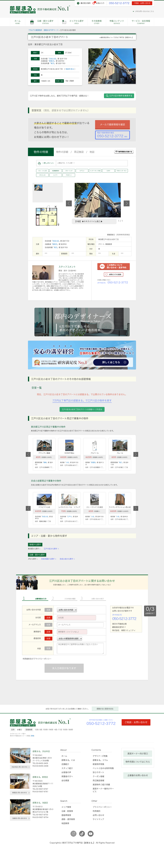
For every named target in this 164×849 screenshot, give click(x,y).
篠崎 (45, 462)
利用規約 (26, 659)
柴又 (52, 63)
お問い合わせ (98, 815)
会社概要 (65, 780)
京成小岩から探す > (67, 559)
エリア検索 (66, 807)
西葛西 (93, 462)
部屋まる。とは (68, 760)
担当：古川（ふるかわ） (68, 270)
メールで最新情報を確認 (112, 124)
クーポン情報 (98, 776)
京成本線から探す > (48, 559)
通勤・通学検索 (68, 819)
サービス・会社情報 (141, 22)
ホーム (18, 22)
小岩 (67, 462)
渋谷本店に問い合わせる (19, 767)
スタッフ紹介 (67, 768)
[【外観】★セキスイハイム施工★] (98, 184)
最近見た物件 (86, 3)
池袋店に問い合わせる (19, 818)
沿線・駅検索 (67, 811)
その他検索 (96, 22)
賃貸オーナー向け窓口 (138, 754)
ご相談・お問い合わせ (142, 3)
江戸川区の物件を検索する (120, 96)
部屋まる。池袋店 (40, 803)
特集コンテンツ (117, 22)
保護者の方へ (67, 776)
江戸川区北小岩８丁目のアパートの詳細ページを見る (82, 409)
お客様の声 (66, 772)
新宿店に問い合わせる (19, 792)
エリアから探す (76, 22)
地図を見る (70, 69)
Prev (69, 203)
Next (127, 203)
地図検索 (65, 823)
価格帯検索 (66, 815)
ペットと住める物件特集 (103, 768)
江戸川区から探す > (51, 549)
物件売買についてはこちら (138, 762)
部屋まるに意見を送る (105, 709)
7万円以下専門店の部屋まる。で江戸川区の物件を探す (82, 400)
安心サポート (98, 772)
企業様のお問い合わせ (138, 775)
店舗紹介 (65, 764)
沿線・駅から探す (45, 22)
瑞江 (120, 462)
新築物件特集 (98, 764)
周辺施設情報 (98, 780)
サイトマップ (98, 819)
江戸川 (69, 516)
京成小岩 (52, 59)
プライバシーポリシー (42, 659)
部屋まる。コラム (100, 760)
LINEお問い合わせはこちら (144, 11)
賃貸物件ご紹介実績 (101, 785)
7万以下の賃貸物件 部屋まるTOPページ (43, 30)
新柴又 (51, 61)
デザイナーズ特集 (100, 756)
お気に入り (100, 3)
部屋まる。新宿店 (40, 777)
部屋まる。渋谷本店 (41, 751)
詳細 (32, 735)
